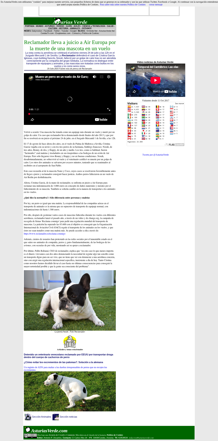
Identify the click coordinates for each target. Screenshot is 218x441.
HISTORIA (63, 28)
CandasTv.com (47, 33)
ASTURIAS (50, 26)
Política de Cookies (115, 434)
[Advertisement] (94, 8)
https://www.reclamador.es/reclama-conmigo (44, 233)
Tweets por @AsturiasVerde (155, 154)
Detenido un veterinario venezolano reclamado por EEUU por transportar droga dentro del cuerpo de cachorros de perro (68, 355)
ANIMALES (75, 28)
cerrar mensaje (156, 4)
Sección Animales (42, 417)
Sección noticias (68, 417)
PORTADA (29, 26)
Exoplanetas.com (62, 33)
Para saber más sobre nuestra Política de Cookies (122, 4)
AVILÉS (77, 26)
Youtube (64, 31)
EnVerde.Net (92, 31)
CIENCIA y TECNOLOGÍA (94, 26)
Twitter (57, 31)
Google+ (73, 31)
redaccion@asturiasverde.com (141, 437)
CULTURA (52, 28)
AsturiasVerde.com (49, 430)
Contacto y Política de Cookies (85, 33)
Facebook (48, 31)
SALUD (110, 26)
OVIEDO (60, 26)
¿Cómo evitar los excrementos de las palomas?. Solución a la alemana (63, 362)
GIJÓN (69, 26)
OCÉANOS (87, 28)
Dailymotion (37, 31)
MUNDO (39, 26)
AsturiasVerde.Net (107, 31)
